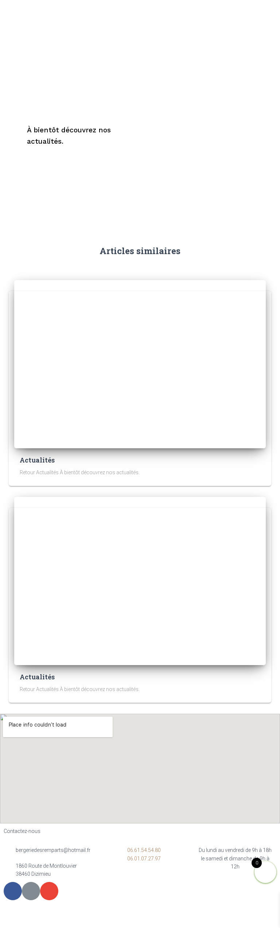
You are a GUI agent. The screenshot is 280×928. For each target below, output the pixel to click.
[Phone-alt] (31, 891)
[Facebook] (13, 891)
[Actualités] (140, 364)
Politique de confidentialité (136, 916)
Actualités (37, 460)
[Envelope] (49, 891)
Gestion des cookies (203, 916)
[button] (272, 20)
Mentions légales (72, 916)
